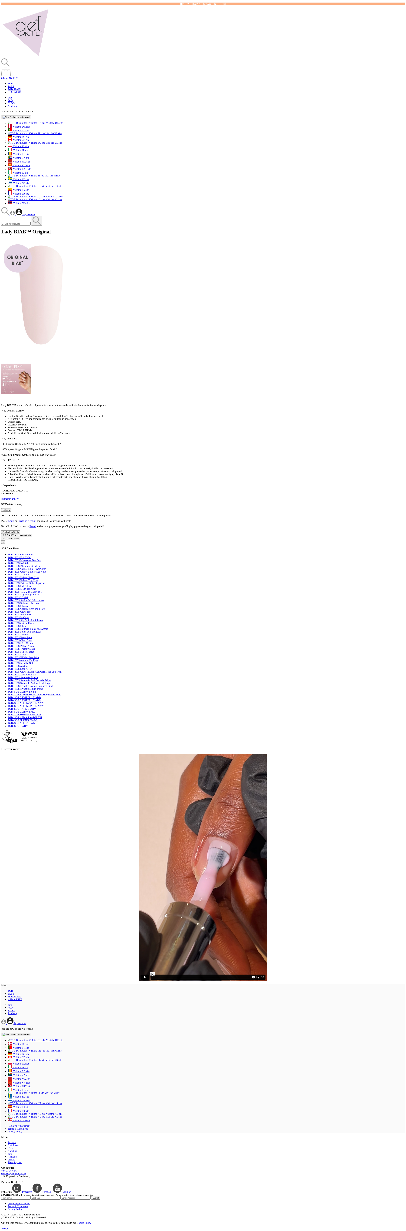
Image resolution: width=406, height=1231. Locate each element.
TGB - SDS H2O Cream (20, 643)
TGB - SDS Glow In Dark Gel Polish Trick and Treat (34, 671)
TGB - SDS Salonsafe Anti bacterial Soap (29, 683)
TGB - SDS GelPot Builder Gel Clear (27, 568)
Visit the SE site (20, 179)
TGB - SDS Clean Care (20, 640)
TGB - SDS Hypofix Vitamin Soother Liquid (30, 686)
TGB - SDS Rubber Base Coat (23, 577)
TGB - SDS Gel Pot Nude (21, 554)
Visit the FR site (20, 193)
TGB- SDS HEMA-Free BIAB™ (25, 717)
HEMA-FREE (15, 92)
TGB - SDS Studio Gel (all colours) (26, 600)
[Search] (5, 214)
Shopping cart (15, 1162)
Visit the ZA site (20, 157)
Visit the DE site (20, 137)
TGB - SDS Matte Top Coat (22, 588)
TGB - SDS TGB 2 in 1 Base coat (25, 591)
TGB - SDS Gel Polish (19, 586)
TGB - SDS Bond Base (19, 614)
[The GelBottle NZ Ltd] (25, 57)
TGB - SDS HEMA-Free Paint (23, 657)
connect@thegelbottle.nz (13, 1173)
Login (11, 521)
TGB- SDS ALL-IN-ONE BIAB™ (26, 703)
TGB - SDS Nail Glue (19, 563)
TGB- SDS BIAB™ (18, 726)
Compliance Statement (19, 1126)
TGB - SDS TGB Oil (18, 574)
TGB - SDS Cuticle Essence (22, 623)
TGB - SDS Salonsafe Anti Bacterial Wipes (29, 680)
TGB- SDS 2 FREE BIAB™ (22, 723)
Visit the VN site (21, 165)
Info (10, 97)
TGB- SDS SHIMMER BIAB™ (24, 714)
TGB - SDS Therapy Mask (21, 648)
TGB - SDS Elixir (17, 654)
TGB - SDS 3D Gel (18, 597)
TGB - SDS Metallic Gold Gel (23, 663)
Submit (95, 1198)
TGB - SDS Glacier (18, 626)
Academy (12, 106)
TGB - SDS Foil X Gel (19, 557)
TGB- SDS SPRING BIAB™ (23, 720)
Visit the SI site (52, 175)
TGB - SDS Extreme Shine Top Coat (26, 583)
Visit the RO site (20, 154)
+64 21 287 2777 (10, 1170)
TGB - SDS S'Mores (18, 634)
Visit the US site (53, 186)
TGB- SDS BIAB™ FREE (21, 711)
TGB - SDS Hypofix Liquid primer (25, 688)
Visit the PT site (20, 130)
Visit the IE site (20, 172)
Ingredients (8, 485)
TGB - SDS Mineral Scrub (21, 651)
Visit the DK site (21, 126)
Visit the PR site (53, 133)
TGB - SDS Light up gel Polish (23, 594)
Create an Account (27, 521)
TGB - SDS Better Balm (20, 637)
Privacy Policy (15, 1131)
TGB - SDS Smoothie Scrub (22, 674)
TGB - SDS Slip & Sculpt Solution (25, 620)
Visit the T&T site (21, 169)
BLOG (11, 103)
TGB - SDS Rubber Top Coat (23, 580)
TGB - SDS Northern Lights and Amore (28, 628)
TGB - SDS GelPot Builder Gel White (27, 571)
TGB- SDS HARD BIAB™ (22, 708)
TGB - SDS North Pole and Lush (24, 631)
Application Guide (11, 532)
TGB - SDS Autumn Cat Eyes (23, 660)
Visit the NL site (53, 199)
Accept (4, 1228)
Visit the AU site (53, 196)
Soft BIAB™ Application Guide (17, 535)
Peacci (32, 526)
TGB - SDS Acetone (18, 666)
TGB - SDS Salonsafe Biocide (23, 677)
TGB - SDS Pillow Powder (21, 646)
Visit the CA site (20, 140)
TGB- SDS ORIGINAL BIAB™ (24, 697)
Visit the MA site (21, 161)
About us (12, 1151)
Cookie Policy (84, 1222)
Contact (11, 1159)
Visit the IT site (20, 150)
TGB (10, 83)
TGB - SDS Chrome (18, 606)
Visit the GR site (20, 183)
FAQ (10, 100)
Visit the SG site (53, 142)
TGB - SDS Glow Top (19, 611)
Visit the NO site (21, 203)
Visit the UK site (54, 123)
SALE (11, 86)
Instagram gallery (10, 499)
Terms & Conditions (18, 1128)
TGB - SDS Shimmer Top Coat (23, 603)
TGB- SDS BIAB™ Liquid (22, 691)
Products (12, 1142)
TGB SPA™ (14, 89)
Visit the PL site (20, 146)
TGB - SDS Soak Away (20, 668)
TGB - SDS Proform (18, 617)
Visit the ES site (20, 190)
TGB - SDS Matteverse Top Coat (24, 560)
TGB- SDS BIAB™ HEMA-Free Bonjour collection (34, 694)
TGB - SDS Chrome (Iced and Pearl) (26, 608)
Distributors (13, 1145)
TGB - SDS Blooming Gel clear (24, 566)
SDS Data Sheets (11, 539)
